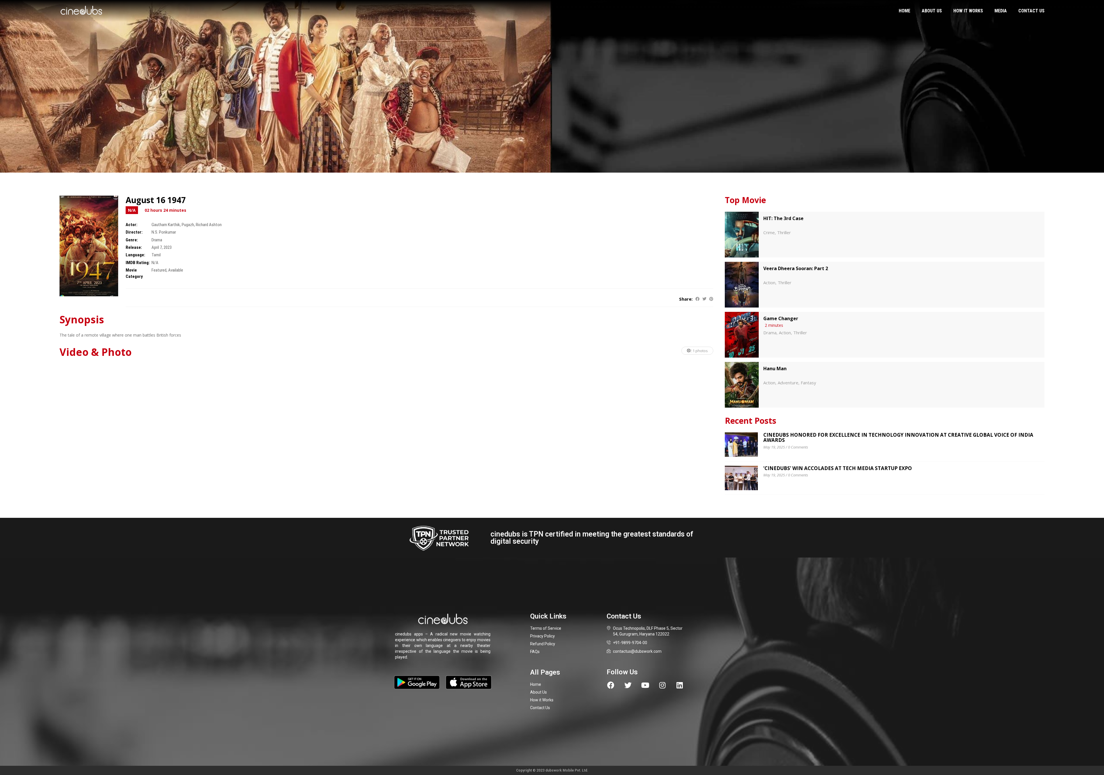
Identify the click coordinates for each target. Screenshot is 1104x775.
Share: (686, 299)
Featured (159, 270)
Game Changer (780, 318)
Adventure (788, 382)
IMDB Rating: (138, 262)
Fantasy (808, 382)
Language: (135, 254)
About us (932, 11)
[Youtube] (645, 685)
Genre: (132, 240)
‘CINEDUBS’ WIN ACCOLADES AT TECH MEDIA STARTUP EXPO (837, 468)
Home (904, 11)
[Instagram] (662, 685)
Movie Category (134, 273)
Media (1000, 11)
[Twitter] (628, 685)
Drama (157, 240)
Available (175, 270)
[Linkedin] (680, 685)
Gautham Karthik (166, 224)
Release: (134, 247)
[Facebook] (611, 685)
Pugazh (188, 224)
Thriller (784, 232)
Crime (769, 232)
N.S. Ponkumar (164, 232)
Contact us (1031, 11)
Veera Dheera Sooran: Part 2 (795, 268)
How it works (968, 11)
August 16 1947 (156, 199)
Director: (134, 232)
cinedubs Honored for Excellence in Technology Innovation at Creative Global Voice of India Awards (898, 438)
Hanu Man (775, 368)
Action (769, 282)
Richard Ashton (209, 224)
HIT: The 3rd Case (783, 218)
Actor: (131, 224)
